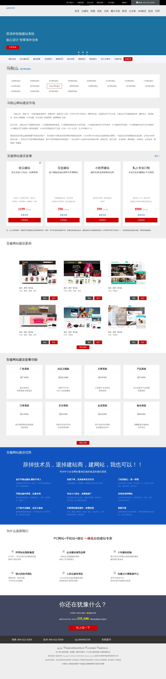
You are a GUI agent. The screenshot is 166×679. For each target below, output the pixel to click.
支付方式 (90, 3)
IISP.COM (80, 656)
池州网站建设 (150, 86)
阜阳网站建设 (72, 81)
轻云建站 (23, 59)
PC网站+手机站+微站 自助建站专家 (83, 538)
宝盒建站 (63, 168)
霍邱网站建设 (53, 91)
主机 (106, 11)
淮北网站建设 (15, 86)
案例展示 (93, 59)
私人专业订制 (141, 168)
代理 (157, 11)
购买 (53, 298)
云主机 (132, 11)
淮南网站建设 (91, 81)
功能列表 (118, 59)
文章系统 (102, 369)
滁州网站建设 (34, 86)
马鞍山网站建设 (54, 86)
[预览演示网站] (38, 279)
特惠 (93, 11)
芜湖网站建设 (34, 81)
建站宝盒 (12, 59)
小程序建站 (102, 168)
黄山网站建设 (131, 86)
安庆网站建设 (110, 81)
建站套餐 (36, 59)
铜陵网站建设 (74, 86)
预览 (44, 298)
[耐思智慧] (10, 8)
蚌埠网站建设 (53, 81)
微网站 (58, 59)
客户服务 (111, 3)
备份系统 (141, 405)
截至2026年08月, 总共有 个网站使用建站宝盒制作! (83, 619)
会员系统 (102, 405)
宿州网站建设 (129, 81)
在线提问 (106, 639)
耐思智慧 (65, 652)
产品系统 (141, 369)
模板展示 (82, 59)
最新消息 (101, 3)
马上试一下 (83, 627)
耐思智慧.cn (97, 652)
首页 (77, 11)
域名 (99, 11)
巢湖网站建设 (15, 91)
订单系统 (24, 405)
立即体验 (12, 47)
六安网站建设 (148, 81)
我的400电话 (80, 652)
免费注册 (81, 3)
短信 (150, 11)
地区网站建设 (25, 69)
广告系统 (24, 369)
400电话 (142, 11)
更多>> (157, 156)
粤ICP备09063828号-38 (109, 656)
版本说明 (70, 59)
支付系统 (63, 405)
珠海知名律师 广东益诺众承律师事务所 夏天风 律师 (86, 664)
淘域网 (72, 652)
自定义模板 (63, 369)
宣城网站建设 (93, 86)
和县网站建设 (34, 91)
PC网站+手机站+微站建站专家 (83, 613)
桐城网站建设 (72, 91)
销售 (22, 639)
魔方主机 (115, 11)
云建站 (84, 11)
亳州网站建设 (112, 86)
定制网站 (48, 59)
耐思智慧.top (105, 652)
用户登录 (70, 3)
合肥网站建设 (15, 81)
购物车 (125, 3)
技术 (53, 639)
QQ (82, 639)
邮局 (124, 11)
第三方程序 (105, 59)
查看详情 (24, 215)
